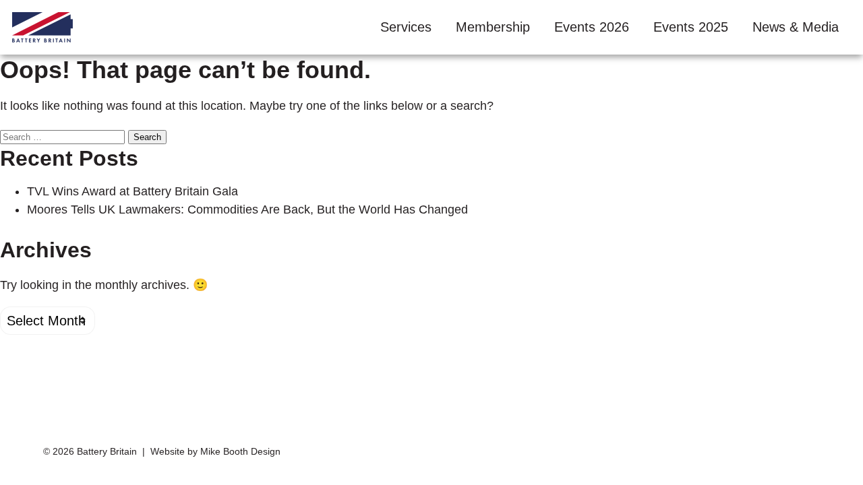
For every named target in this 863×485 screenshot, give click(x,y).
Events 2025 (690, 27)
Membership (493, 27)
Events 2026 (591, 27)
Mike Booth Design (240, 452)
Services (406, 27)
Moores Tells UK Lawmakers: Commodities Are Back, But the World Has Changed (247, 209)
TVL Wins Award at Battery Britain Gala (132, 191)
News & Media (795, 27)
